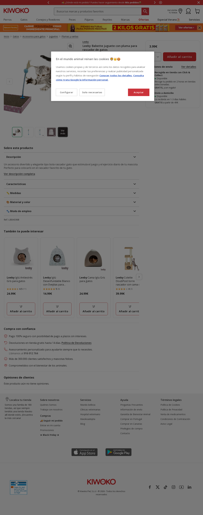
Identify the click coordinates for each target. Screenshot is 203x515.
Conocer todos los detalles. (115, 75)
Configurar (66, 92)
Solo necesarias (92, 92)
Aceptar (139, 92)
